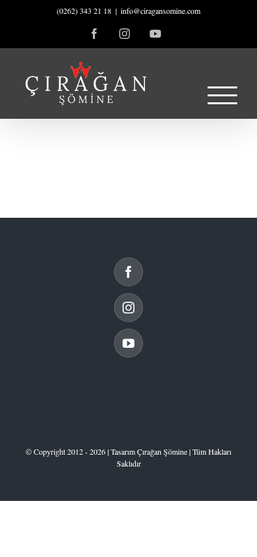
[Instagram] (128, 307)
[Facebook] (128, 271)
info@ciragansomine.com (160, 10)
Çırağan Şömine (162, 451)
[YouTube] (128, 343)
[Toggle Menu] (222, 95)
